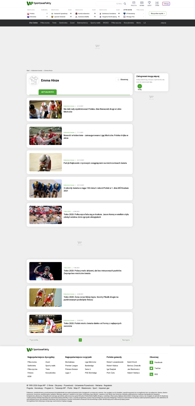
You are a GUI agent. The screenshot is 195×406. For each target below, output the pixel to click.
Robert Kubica (112, 366)
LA (145, 23)
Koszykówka (129, 23)
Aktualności (47, 92)
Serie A (88, 369)
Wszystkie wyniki (157, 13)
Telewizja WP (60, 388)
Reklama (98, 385)
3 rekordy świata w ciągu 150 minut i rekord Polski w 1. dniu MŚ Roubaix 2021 (96, 189)
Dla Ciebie (33, 23)
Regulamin (108, 385)
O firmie (50, 385)
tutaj (70, 401)
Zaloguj (166, 4)
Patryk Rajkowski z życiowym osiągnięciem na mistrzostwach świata (95, 163)
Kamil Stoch (132, 362)
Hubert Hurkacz (133, 373)
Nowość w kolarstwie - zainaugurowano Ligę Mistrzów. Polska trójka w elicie (96, 136)
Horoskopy (38, 388)
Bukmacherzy (82, 23)
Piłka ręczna (116, 23)
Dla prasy (58, 385)
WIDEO (106, 23)
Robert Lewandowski (115, 362)
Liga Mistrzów (90, 362)
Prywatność (68, 385)
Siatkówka (63, 23)
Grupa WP (42, 385)
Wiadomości (86, 388)
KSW (29, 376)
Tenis (54, 23)
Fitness (30, 373)
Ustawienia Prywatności (84, 385)
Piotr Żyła (111, 373)
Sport (95, 388)
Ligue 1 (68, 373)
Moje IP (77, 388)
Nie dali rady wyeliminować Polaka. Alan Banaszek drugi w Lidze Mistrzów (92, 110)
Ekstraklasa (69, 362)
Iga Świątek (111, 369)
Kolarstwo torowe (37, 70)
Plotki (69, 388)
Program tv (49, 388)
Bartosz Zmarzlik (134, 366)
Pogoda (30, 388)
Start (28, 70)
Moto (138, 23)
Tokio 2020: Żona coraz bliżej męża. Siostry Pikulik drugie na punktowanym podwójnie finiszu (91, 298)
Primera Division (71, 369)
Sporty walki (95, 23)
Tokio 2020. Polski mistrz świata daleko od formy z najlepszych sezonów (92, 324)
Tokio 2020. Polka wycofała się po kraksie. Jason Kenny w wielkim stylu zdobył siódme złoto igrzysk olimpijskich (96, 215)
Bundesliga (89, 366)
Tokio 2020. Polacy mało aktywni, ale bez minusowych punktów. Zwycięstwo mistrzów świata (93, 272)
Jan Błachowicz (133, 369)
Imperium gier (104, 388)
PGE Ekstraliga (91, 373)
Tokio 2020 (67, 211)
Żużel (72, 23)
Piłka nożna (44, 23)
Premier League (71, 366)
